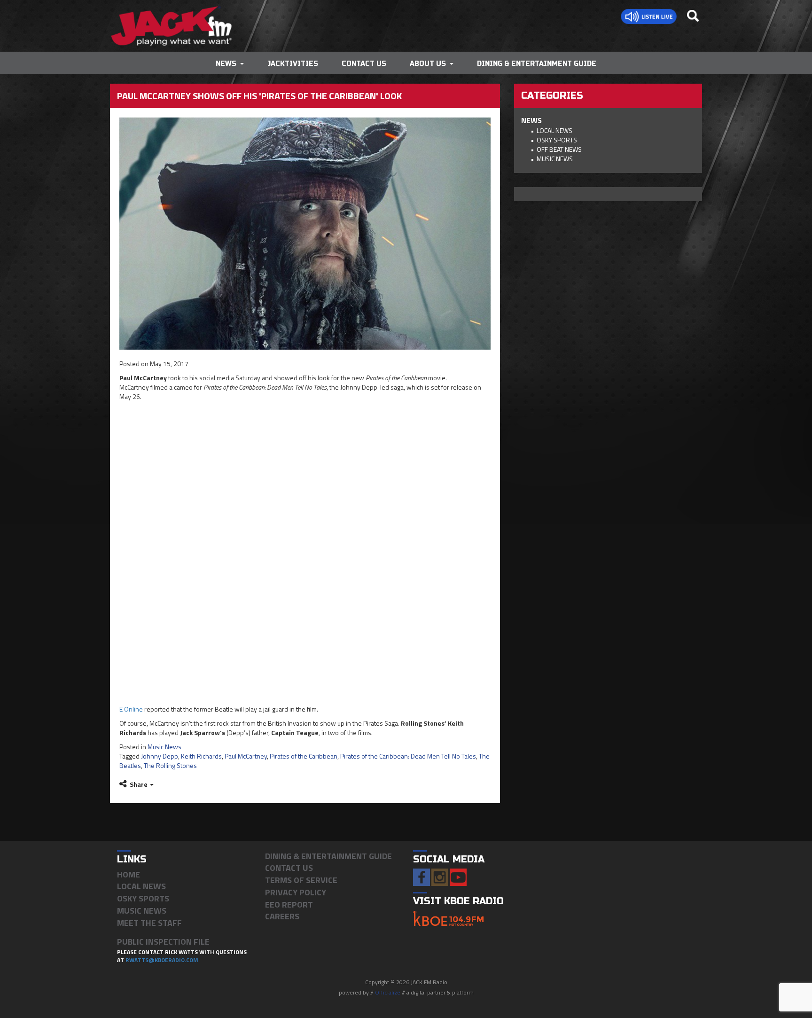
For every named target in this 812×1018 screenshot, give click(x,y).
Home (128, 874)
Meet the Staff (149, 922)
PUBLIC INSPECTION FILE (163, 941)
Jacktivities (292, 64)
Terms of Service (301, 880)
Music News (164, 747)
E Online (131, 709)
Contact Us (364, 64)
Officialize (387, 992)
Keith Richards (201, 756)
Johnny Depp (159, 756)
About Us (428, 64)
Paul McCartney (246, 756)
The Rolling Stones (170, 765)
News (226, 64)
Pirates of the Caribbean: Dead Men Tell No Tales (408, 756)
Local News (554, 130)
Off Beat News (559, 149)
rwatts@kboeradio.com (161, 959)
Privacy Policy (295, 892)
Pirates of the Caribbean (303, 756)
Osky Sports (557, 140)
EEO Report (289, 904)
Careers (282, 916)
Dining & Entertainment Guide (536, 64)
